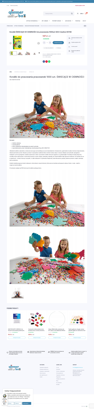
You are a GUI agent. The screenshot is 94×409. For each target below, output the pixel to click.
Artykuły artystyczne (44, 369)
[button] (48, 48)
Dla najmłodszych (43, 375)
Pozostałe (77, 21)
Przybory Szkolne (56, 21)
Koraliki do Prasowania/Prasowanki (32, 25)
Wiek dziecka (68, 21)
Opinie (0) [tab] (31, 72)
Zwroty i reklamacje (60, 371)
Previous (9, 53)
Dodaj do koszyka (58, 42)
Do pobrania (59, 382)
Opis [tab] (11, 72)
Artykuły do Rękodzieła (18, 25)
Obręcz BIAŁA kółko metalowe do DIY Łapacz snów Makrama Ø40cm (56, 330)
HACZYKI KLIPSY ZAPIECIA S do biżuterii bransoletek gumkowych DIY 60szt (16, 330)
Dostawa (58, 369)
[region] (18, 397)
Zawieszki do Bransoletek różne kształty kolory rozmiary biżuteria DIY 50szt (36, 330)
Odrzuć (17, 403)
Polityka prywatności (60, 378)
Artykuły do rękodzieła (32, 21)
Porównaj (59, 48)
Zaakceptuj (25, 403)
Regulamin (58, 376)
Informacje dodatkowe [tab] (20, 72)
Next (39, 53)
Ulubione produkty (14, 5)
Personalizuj (8, 403)
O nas (8, 5)
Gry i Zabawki (45, 21)
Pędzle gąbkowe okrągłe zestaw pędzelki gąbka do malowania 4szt (77, 330)
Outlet (84, 21)
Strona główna (10, 25)
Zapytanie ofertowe (60, 375)
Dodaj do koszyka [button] (16, 337)
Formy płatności (59, 373)
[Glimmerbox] (17, 13)
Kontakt (57, 384)
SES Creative (48, 56)
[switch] (4, 404)
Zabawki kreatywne (44, 367)
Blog (57, 380)
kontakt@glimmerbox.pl (78, 367)
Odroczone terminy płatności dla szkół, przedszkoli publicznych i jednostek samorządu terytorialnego (39, 1)
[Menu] (7, 394)
